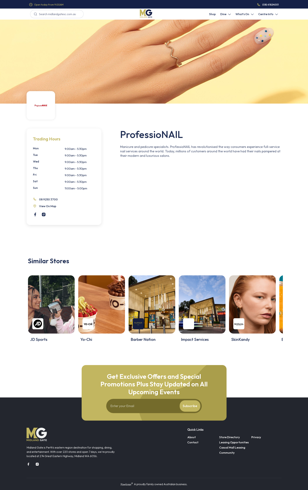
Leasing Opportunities (234, 442)
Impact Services (195, 339)
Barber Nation (143, 339)
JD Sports (38, 339)
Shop (212, 14)
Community (227, 452)
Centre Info (265, 14)
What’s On (242, 14)
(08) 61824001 (270, 4)
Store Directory (229, 437)
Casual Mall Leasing (232, 447)
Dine (223, 14)
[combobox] (57, 14)
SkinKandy (240, 339)
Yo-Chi (86, 339)
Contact (192, 442)
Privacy (256, 437)
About (191, 437)
